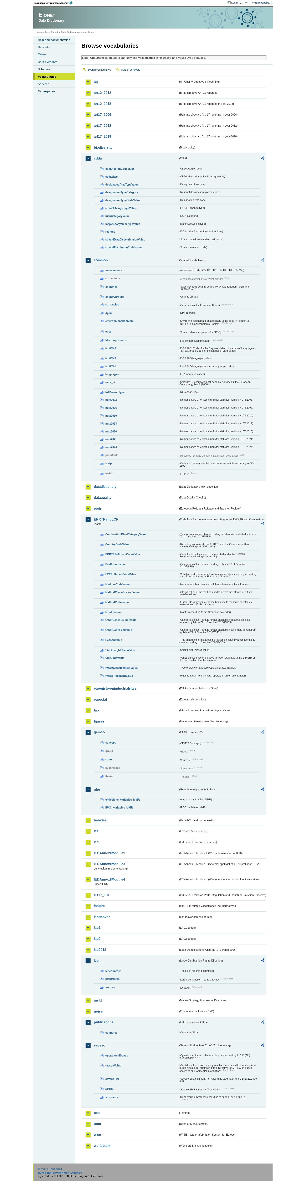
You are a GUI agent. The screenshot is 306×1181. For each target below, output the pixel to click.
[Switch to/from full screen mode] (247, 3)
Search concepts (130, 70)
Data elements (47, 62)
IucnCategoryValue (117, 216)
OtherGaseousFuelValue (120, 620)
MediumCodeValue (117, 584)
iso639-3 (110, 358)
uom (97, 1124)
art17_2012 (102, 125)
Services (43, 84)
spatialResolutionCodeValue (123, 247)
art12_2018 (102, 104)
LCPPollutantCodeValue (120, 574)
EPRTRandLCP (106, 519)
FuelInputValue (115, 564)
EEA (55, 3)
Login (234, 2)
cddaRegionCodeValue (119, 168)
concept (110, 742)
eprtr (97, 508)
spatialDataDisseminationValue (125, 239)
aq (96, 81)
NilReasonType (114, 392)
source (109, 759)
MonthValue (113, 612)
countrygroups (114, 296)
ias (96, 831)
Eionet (54, 32)
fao (96, 710)
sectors (110, 987)
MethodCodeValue (117, 602)
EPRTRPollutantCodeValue (122, 554)
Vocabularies (47, 76)
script (109, 463)
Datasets (44, 47)
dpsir (108, 313)
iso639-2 (110, 348)
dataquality (102, 497)
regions (110, 231)
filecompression (115, 340)
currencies (112, 304)
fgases (99, 721)
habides (100, 820)
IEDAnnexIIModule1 (109, 853)
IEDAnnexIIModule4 (109, 879)
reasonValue (113, 1065)
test (97, 1113)
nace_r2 (110, 382)
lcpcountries (113, 971)
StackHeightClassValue (120, 650)
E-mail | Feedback (50, 1168)
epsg (108, 331)
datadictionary (105, 486)
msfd (98, 1000)
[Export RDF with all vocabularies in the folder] (262, 158)
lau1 (97, 927)
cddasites (111, 176)
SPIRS (109, 1088)
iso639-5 (110, 366)
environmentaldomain (119, 321)
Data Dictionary (69, 32)
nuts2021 (111, 439)
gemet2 (100, 732)
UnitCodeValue (114, 657)
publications (103, 1022)
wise (97, 1134)
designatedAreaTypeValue (121, 184)
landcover (102, 917)
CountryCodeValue (117, 544)
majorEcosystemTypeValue (122, 223)
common (101, 260)
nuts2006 (111, 407)
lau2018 (100, 950)
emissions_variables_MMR (122, 799)
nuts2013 (111, 423)
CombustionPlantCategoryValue (125, 534)
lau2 (97, 939)
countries (111, 286)
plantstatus (112, 978)
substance (111, 1097)
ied (96, 842)
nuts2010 (111, 415)
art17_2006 (102, 114)
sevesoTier (112, 1078)
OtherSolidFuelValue (118, 630)
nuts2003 (111, 399)
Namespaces (46, 91)
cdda (98, 158)
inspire (99, 906)
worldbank (102, 1145)
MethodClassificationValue (122, 592)
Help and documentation (54, 39)
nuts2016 (111, 431)
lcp (96, 960)
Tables (42, 54)
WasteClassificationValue (121, 667)
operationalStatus (116, 1055)
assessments (113, 270)
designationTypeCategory (121, 192)
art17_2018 (102, 136)
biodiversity (103, 147)
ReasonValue (113, 640)
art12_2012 (102, 93)
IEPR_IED (101, 895)
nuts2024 (111, 447)
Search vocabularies (99, 70)
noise (98, 1011)
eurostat (100, 699)
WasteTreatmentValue (119, 675)
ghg (97, 789)
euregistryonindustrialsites (115, 688)
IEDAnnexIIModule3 (109, 864)
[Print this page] (242, 3)
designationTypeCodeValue (122, 200)
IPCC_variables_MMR (119, 807)
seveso (99, 1045)
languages (112, 374)
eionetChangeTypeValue (120, 208)
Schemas (44, 69)
